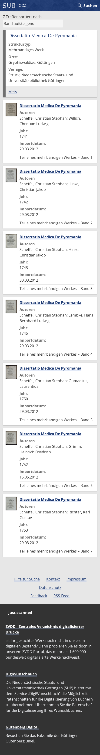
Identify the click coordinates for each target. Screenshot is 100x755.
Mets (12, 91)
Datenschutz (50, 587)
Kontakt (53, 579)
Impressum (77, 579)
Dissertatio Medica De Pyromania (50, 105)
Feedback (38, 595)
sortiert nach (30, 16)
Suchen (87, 5)
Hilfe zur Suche (27, 579)
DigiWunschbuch (21, 674)
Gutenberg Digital (22, 727)
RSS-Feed (61, 595)
